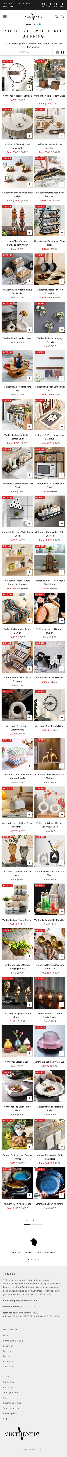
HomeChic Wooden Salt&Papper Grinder (17, 243)
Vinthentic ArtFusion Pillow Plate (17, 1108)
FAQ (5, 1397)
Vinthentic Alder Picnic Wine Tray (17, 388)
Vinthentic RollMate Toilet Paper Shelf (17, 534)
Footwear (8, 1346)
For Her (6, 1356)
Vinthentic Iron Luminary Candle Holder (49, 1015)
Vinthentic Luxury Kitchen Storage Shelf (17, 437)
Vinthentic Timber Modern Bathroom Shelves (17, 582)
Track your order (11, 1392)
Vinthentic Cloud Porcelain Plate (50, 1108)
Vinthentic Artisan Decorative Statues (49, 776)
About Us (7, 1387)
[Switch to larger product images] (57, 52)
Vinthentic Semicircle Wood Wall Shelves (17, 194)
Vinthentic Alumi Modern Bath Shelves (49, 534)
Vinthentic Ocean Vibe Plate (49, 1204)
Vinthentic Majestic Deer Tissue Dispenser (17, 825)
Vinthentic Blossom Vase (17, 1062)
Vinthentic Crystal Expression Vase (17, 873)
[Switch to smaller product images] (62, 52)
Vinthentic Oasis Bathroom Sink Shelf (17, 485)
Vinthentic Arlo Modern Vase (17, 338)
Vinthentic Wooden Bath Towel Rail (50, 388)
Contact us (8, 1366)
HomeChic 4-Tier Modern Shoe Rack (49, 243)
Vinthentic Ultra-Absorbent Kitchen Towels (17, 776)
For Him (7, 1351)
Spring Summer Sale (13, 1340)
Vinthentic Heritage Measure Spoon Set (50, 967)
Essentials (8, 1361)
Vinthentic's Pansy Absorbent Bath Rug (49, 437)
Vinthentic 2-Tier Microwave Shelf (50, 485)
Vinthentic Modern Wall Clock (17, 96)
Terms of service (11, 1408)
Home (6, 1335)
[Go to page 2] (40, 1220)
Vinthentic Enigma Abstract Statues (17, 1015)
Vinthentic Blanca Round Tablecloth (17, 146)
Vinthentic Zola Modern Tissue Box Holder (17, 291)
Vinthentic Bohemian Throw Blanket (17, 631)
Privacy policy (10, 1413)
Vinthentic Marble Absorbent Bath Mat (50, 194)
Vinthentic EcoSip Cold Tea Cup (49, 920)
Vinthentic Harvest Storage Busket (49, 631)
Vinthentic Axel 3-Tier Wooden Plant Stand (50, 582)
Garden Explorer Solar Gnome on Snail (17, 1157)
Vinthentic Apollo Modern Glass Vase (49, 98)
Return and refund (12, 1403)
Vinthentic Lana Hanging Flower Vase (49, 340)
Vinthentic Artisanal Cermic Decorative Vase (49, 825)
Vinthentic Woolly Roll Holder (50, 677)
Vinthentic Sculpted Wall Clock (50, 726)
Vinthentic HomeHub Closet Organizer (17, 679)
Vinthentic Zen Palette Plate (17, 1204)
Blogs (6, 1418)
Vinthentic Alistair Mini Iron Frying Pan (50, 291)
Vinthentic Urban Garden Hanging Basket (17, 967)
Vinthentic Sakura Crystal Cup (50, 1062)
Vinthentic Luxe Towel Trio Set (17, 920)
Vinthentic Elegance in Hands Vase (49, 873)
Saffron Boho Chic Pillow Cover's (49, 146)
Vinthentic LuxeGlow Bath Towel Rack (50, 1157)
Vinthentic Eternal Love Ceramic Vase (17, 728)
